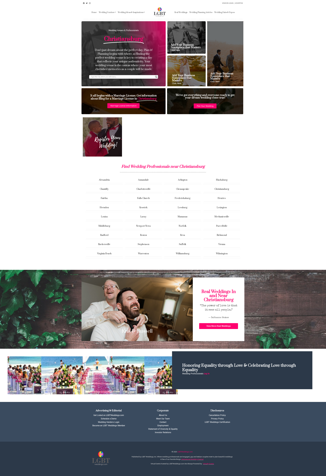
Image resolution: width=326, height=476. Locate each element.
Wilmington (222, 253)
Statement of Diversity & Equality (163, 429)
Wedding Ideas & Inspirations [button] (130, 12)
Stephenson (143, 244)
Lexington (222, 207)
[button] (123, 105)
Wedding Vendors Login (108, 422)
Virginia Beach (104, 253)
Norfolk (182, 226)
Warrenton (143, 253)
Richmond (222, 235)
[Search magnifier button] (156, 77)
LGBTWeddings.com (185, 452)
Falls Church (143, 198)
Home (94, 12)
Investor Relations (163, 432)
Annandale (143, 180)
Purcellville (221, 226)
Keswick (143, 207)
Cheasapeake (182, 189)
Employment (162, 425)
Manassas (182, 216)
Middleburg (104, 226)
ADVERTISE (239, 3)
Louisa (104, 216)
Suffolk (182, 244)
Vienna (221, 244)
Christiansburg (221, 189)
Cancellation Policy (217, 415)
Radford (104, 235)
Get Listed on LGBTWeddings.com (108, 415)
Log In (206, 373)
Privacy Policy (217, 418)
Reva (182, 235)
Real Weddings (180, 12)
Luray (143, 216)
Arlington (182, 180)
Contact (163, 422)
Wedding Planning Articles (200, 12)
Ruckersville (104, 244)
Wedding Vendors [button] (106, 12)
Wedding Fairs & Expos (224, 12)
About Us (163, 415)
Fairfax (104, 198)
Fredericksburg (182, 198)
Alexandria (104, 180)
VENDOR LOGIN (227, 3)
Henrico (222, 198)
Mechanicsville (221, 216)
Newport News (143, 226)
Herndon (104, 207)
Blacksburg (221, 180)
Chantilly (104, 189)
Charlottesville (143, 189)
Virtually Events (208, 464)
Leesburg (182, 207)
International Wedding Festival (192, 459)
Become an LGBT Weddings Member (108, 425)
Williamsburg (182, 253)
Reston (143, 235)
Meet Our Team (163, 418)
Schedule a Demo (109, 418)
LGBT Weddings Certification (217, 422)
